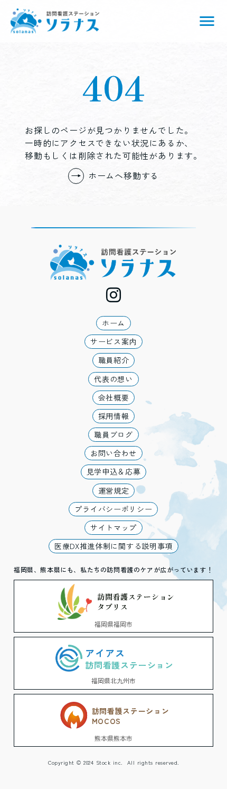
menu (206, 21)
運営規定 (113, 490)
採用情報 (113, 416)
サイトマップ (113, 527)
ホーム (113, 323)
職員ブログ (113, 434)
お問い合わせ (113, 453)
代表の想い (113, 379)
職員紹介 (113, 360)
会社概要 (113, 397)
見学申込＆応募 (114, 471)
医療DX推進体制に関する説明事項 (113, 546)
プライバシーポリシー (113, 509)
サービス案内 (113, 341)
